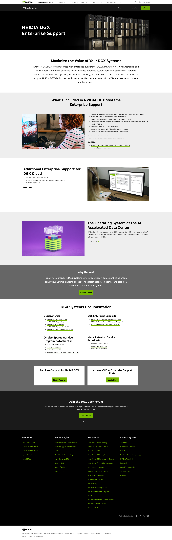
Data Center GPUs (28, 443)
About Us (123, 443)
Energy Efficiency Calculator (97, 471)
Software (84, 2)
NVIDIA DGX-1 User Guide (55, 324)
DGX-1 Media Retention (99, 346)
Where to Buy (92, 507)
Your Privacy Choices (41, 534)
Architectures (98, 2)
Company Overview (127, 447)
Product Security (97, 534)
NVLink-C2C (59, 463)
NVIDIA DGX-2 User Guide (56, 322)
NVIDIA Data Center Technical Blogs (100, 499)
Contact (108, 534)
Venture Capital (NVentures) (130, 455)
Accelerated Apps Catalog (97, 443)
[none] (135, 2)
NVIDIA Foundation (127, 459)
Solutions (62, 2)
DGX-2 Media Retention (99, 349)
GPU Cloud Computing (95, 475)
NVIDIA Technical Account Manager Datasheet (107, 322)
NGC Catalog (92, 483)
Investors (123, 451)
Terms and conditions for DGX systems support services (110, 145)
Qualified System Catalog (97, 503)
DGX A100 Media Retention (100, 344)
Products (73, 2)
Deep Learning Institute (96, 467)
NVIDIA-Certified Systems (97, 488)
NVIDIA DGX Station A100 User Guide (60, 329)
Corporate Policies (82, 534)
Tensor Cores (59, 471)
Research (123, 463)
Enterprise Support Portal (122, 119)
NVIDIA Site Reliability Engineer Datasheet (105, 324)
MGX (56, 451)
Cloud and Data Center (46, 2)
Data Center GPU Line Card (97, 455)
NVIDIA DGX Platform (30, 447)
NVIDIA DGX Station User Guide (58, 327)
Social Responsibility (128, 467)
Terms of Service (56, 534)
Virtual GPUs (26, 459)
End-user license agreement (100, 148)
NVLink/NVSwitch (61, 467)
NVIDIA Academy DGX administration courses (63, 352)
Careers (123, 475)
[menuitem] (45, 2)
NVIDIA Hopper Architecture (65, 447)
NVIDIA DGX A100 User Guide (57, 319)
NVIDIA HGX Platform (30, 451)
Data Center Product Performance (100, 463)
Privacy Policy (27, 534)
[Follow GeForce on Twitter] (144, 516)
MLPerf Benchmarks (95, 479)
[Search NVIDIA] (135, 2)
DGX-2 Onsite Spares (54, 350)
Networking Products (30, 455)
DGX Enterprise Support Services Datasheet (106, 319)
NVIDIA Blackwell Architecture (66, 443)
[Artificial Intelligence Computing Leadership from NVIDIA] (27, 2)
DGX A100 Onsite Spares (55, 345)
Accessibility (69, 534)
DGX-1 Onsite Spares (54, 347)
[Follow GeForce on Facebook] (136, 516)
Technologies (112, 2)
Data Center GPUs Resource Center (100, 459)
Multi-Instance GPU (62, 459)
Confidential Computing (64, 455)
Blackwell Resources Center (97, 447)
